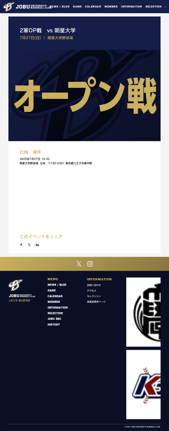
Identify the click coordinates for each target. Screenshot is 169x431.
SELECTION (55, 313)
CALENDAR (55, 296)
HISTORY (54, 324)
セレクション (94, 296)
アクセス (91, 291)
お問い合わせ (94, 285)
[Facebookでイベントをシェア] (21, 244)
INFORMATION (58, 307)
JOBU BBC (54, 319)
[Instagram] (90, 263)
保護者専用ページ (96, 302)
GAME (52, 290)
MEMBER (54, 302)
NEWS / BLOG (57, 285)
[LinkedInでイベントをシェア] (37, 244)
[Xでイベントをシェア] (29, 244)
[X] (79, 263)
